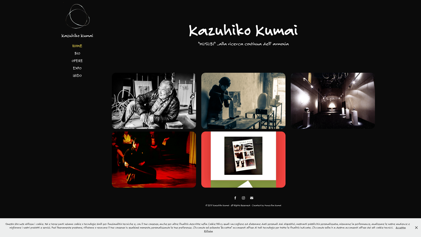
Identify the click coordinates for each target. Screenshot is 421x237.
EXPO (77, 68)
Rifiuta (208, 231)
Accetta (401, 227)
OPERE (77, 60)
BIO (77, 53)
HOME (77, 46)
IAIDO (77, 75)
